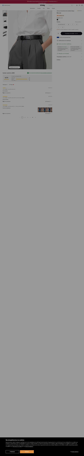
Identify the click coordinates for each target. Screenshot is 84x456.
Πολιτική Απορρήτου (29, 446)
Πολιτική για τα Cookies (17, 446)
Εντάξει (27, 451)
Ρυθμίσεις (12, 451)
